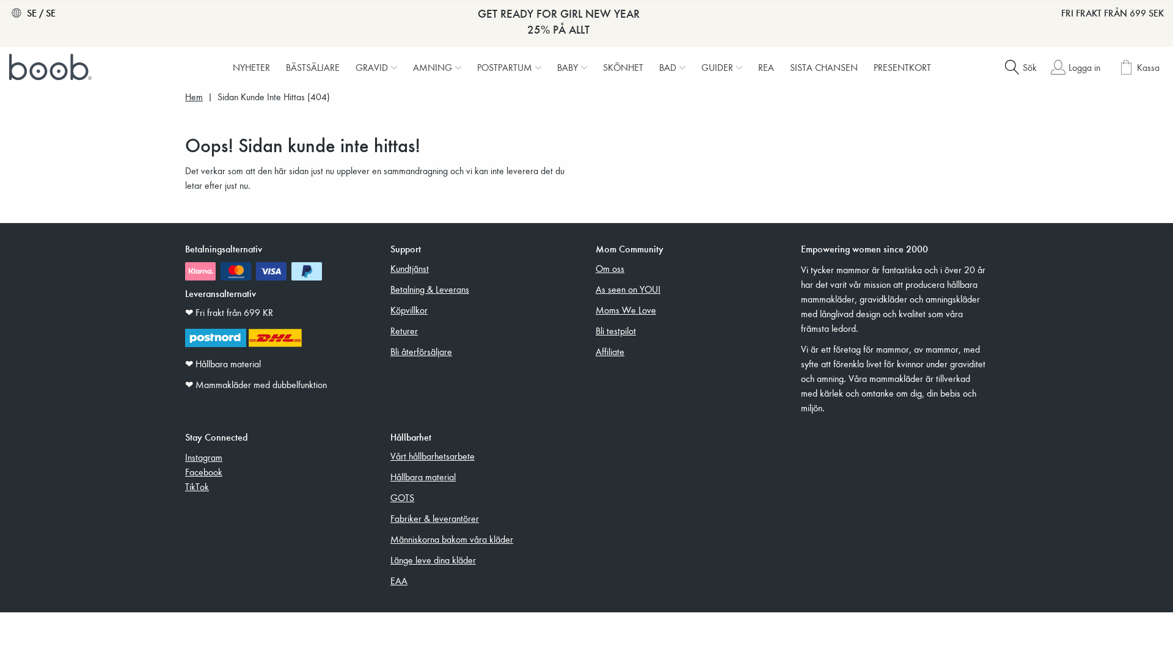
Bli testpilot (616, 330)
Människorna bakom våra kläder (451, 539)
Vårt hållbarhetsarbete (432, 456)
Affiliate (610, 351)
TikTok (197, 486)
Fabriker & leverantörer (434, 518)
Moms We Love (626, 310)
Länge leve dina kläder (433, 560)
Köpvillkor (409, 310)
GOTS (402, 497)
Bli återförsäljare (421, 351)
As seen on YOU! (628, 289)
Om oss (610, 268)
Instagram (203, 457)
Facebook (203, 472)
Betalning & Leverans (429, 289)
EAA (398, 580)
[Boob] (52, 67)
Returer (404, 330)
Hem (194, 97)
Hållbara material (423, 477)
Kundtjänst (409, 268)
